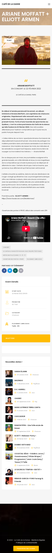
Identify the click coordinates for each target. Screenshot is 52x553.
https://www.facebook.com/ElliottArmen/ (18, 198)
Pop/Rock (36, 384)
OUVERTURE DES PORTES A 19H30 (13, 259)
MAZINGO (19, 380)
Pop (36, 402)
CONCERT (6, 247)
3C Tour (15, 304)
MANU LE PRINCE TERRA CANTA (27, 407)
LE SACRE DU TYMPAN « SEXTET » (28, 469)
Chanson (15, 315)
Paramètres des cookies (26, 548)
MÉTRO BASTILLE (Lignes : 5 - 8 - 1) (14, 255)
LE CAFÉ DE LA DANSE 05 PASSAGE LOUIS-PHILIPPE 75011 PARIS (22, 251)
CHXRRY (18, 398)
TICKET (9, 40)
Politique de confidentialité (26, 543)
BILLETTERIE (10, 338)
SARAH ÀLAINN (21, 371)
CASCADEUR (20, 416)
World (36, 465)
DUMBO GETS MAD (22, 444)
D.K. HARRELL (20, 389)
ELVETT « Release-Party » (25, 436)
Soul (32, 439)
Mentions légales (38, 540)
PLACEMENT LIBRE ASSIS (34, 259)
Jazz (33, 393)
